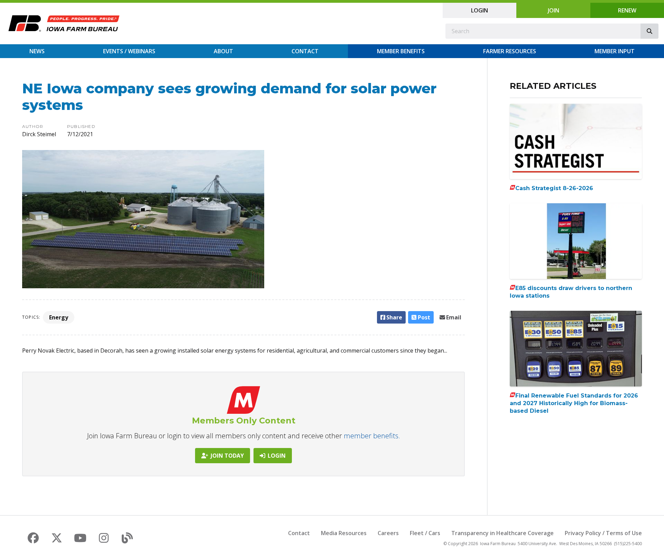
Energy (58, 317)
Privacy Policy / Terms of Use (603, 533)
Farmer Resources (509, 51)
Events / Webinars (129, 51)
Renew (627, 10)
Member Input (614, 51)
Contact (305, 51)
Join (553, 10)
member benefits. (372, 435)
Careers (388, 533)
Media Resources (344, 533)
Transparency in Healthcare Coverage (502, 533)
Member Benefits (401, 51)
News (37, 51)
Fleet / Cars (425, 533)
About (223, 51)
